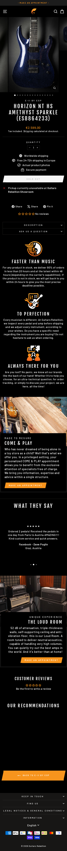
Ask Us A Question (33, 231)
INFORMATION (32, 818)
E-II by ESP (33, 100)
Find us (32, 803)
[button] (26, 213)
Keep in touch (33, 796)
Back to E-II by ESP (36, 775)
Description (33, 225)
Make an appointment (25, 485)
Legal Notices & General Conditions (32, 810)
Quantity (33, 142)
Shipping (28, 131)
